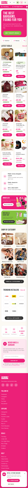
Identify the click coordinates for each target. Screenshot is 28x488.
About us (3, 456)
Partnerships (4, 466)
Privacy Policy (15, 365)
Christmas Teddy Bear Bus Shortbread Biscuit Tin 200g (20, 124)
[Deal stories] (17, 2)
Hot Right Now (18, 6)
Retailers (3, 414)
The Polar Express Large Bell (7, 64)
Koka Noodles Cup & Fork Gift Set (7, 153)
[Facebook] (3, 385)
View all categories (13, 281)
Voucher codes (5, 416)
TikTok (3, 399)
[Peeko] (14, 296)
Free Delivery (4, 428)
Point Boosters (5, 426)
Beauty (17, 40)
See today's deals (12, 33)
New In (3, 423)
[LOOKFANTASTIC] (6, 303)
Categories (4, 412)
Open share (14, 480)
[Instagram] (7, 385)
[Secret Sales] (21, 296)
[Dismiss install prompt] (24, 473)
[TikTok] (11, 385)
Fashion (7, 40)
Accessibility (4, 470)
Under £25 (4, 439)
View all (24, 46)
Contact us (4, 463)
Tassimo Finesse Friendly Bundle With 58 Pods (20, 153)
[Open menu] (25, 2)
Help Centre (4, 459)
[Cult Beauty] (21, 303)
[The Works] (14, 303)
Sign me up (14, 360)
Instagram (4, 396)
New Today (4, 443)
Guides (3, 419)
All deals (3, 446)
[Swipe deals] (21, 2)
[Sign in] (10, 2)
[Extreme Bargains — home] (4, 2)
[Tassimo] (23, 159)
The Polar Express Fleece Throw (20, 95)
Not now (11, 484)
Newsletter (4, 403)
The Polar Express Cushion (5, 124)
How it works (4, 461)
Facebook (4, 394)
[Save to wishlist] (11, 50)
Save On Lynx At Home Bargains (20, 66)
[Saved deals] (14, 2)
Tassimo (18, 156)
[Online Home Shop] (6, 311)
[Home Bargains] (10, 70)
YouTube (3, 401)
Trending (5, 6)
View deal (7, 75)
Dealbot (3, 448)
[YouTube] (16, 385)
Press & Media (5, 468)
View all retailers (13, 318)
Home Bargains (6, 67)
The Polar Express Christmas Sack (7, 95)
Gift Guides (4, 421)
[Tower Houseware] (14, 311)
